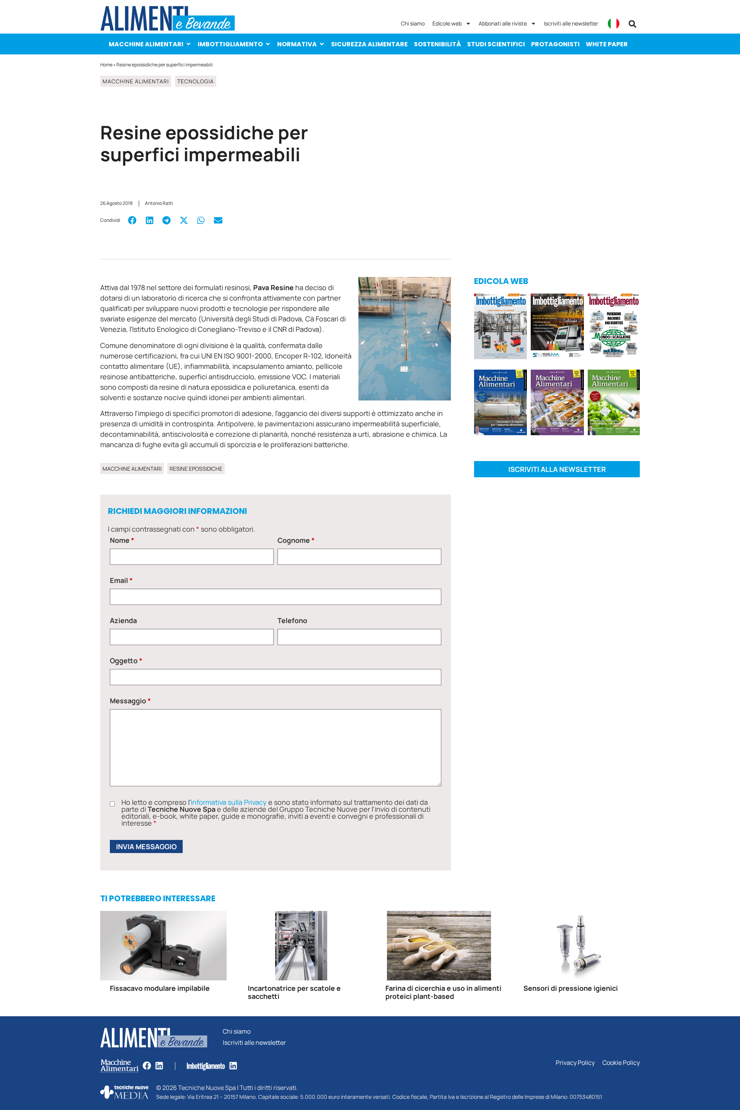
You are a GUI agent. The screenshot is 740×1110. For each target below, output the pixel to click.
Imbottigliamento (230, 44)
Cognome (296, 540)
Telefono (292, 620)
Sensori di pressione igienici (570, 988)
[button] (632, 24)
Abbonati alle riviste (503, 23)
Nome (122, 540)
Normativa (297, 44)
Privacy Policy (575, 1062)
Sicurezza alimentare (369, 44)
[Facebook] (147, 1065)
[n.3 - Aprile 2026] (614, 328)
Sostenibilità (437, 44)
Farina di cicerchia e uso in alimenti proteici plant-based (443, 992)
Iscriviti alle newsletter (571, 23)
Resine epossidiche (196, 468)
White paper (607, 44)
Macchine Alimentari (146, 44)
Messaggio (130, 700)
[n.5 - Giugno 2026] (500, 404)
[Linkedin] (159, 1065)
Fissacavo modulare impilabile (160, 988)
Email (121, 580)
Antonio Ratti (159, 203)
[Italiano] (613, 23)
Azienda (123, 620)
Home (106, 64)
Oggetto (126, 660)
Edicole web (447, 23)
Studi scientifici (496, 44)
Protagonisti (555, 44)
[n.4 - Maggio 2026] (557, 328)
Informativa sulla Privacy (229, 802)
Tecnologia (195, 81)
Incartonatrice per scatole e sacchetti (294, 992)
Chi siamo (413, 23)
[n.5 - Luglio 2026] (500, 328)
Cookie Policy (621, 1062)
